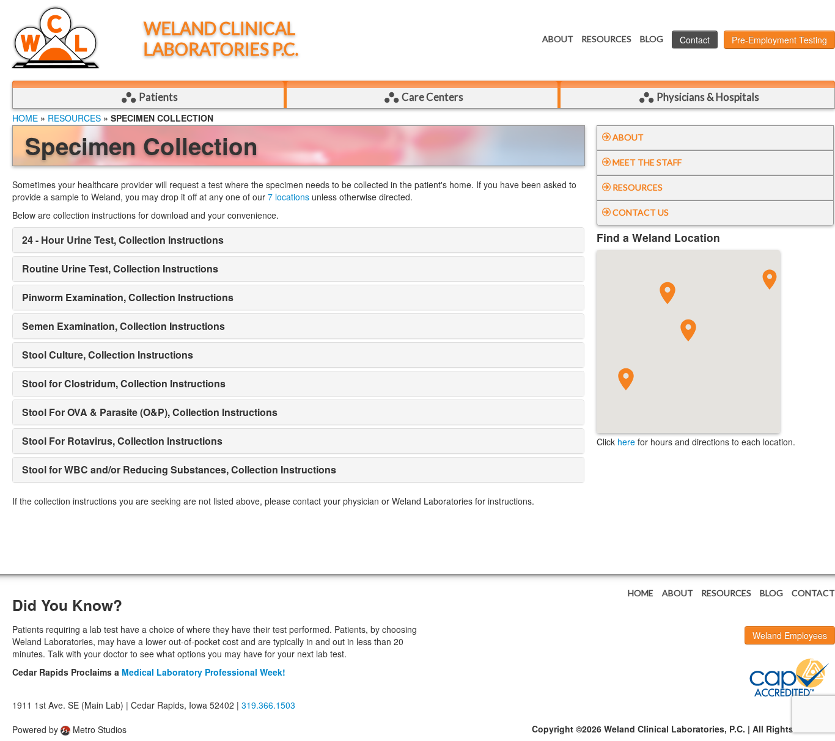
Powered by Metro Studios (69, 729)
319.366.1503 (268, 705)
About (557, 39)
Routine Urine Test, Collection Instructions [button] (120, 268)
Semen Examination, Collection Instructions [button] (123, 326)
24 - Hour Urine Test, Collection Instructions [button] (123, 240)
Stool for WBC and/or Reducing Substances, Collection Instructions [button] (179, 469)
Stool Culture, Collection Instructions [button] (107, 355)
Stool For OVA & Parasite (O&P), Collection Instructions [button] (150, 412)
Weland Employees (789, 635)
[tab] (298, 240)
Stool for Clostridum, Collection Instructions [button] (124, 383)
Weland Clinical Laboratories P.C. (221, 38)
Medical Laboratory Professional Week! (203, 672)
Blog (651, 39)
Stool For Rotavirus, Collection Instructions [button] (122, 441)
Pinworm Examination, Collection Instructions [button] (128, 297)
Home (25, 118)
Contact (695, 40)
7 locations (288, 197)
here (626, 442)
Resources (606, 39)
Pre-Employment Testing (779, 40)
